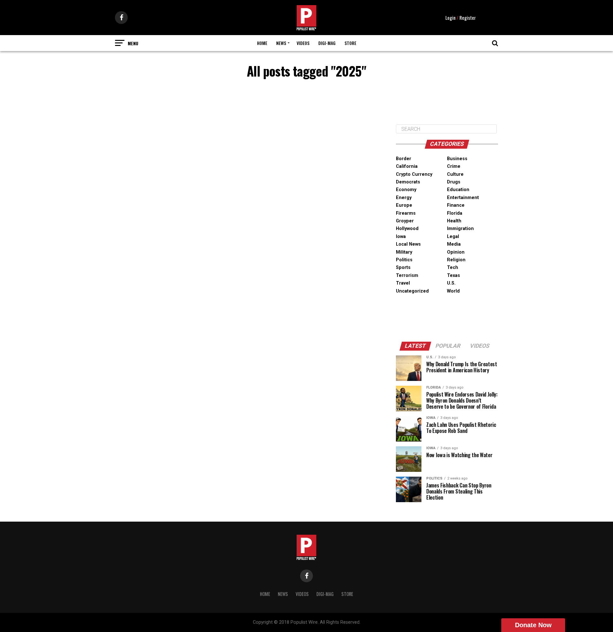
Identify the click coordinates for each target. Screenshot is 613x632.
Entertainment (463, 197)
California (407, 166)
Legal (453, 236)
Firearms (406, 213)
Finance (456, 205)
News (281, 43)
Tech (452, 267)
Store (350, 43)
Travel (403, 283)
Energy (404, 197)
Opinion (456, 252)
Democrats (408, 182)
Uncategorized (412, 291)
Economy (406, 189)
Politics (404, 260)
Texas (453, 275)
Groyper (405, 221)
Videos (303, 43)
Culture (455, 174)
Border (403, 158)
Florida (454, 213)
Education (458, 189)
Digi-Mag (327, 43)
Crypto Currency (414, 174)
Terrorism (407, 275)
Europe (404, 205)
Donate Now (533, 624)
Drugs (453, 182)
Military (404, 252)
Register (467, 17)
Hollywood (407, 228)
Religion (456, 260)
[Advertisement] (447, 103)
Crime (453, 166)
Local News (408, 244)
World (453, 291)
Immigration (460, 228)
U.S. (451, 283)
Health (454, 221)
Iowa (401, 236)
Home (262, 43)
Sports (403, 267)
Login (450, 17)
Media (454, 244)
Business (457, 158)
